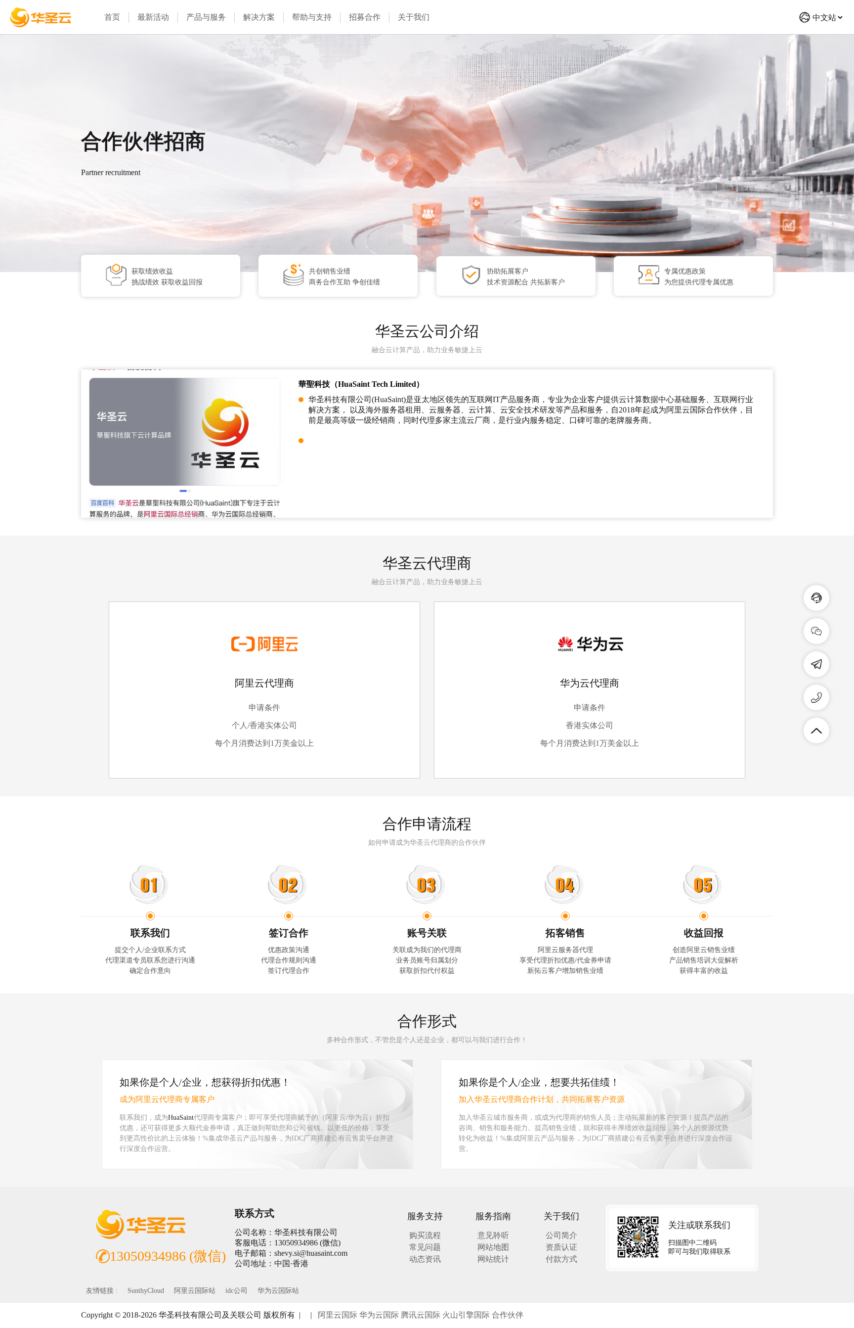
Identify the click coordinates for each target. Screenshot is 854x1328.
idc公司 (236, 1290)
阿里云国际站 (194, 1290)
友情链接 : (102, 1290)
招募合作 (365, 17)
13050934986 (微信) (168, 1256)
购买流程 (425, 1235)
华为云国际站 (278, 1290)
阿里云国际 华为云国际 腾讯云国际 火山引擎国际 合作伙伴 (420, 1315)
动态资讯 (425, 1259)
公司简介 (561, 1235)
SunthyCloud (146, 1290)
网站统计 (493, 1259)
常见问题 (425, 1247)
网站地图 (493, 1247)
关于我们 (413, 17)
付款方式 (561, 1259)
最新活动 (153, 17)
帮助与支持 (312, 17)
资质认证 (561, 1247)
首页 (112, 17)
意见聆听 (493, 1235)
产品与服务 (206, 17)
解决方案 (259, 17)
